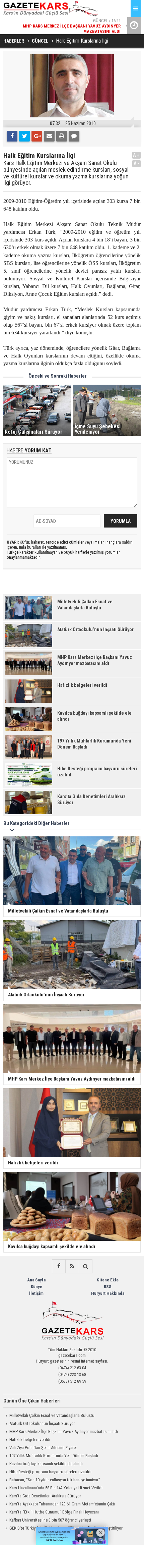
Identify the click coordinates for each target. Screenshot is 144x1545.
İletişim (36, 1293)
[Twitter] (24, 136)
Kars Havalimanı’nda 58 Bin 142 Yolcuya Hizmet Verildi (55, 1487)
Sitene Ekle (108, 1279)
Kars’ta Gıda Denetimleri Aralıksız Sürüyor (45, 1495)
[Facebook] (12, 136)
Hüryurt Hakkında (107, 1293)
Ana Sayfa (36, 1279)
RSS (108, 1286)
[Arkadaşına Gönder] (49, 136)
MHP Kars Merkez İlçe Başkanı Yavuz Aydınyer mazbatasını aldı (63, 1431)
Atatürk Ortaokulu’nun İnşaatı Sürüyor (42, 1423)
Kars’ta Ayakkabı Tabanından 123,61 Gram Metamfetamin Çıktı (62, 1503)
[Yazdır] (61, 136)
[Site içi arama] (85, 1266)
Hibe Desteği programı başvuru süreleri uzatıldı (50, 1471)
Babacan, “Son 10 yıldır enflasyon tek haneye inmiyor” (54, 1479)
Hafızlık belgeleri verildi (29, 1439)
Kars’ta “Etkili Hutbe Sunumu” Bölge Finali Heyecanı (54, 1511)
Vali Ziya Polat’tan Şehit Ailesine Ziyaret (43, 1447)
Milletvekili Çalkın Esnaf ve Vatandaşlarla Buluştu (51, 1415)
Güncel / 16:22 (72, 26)
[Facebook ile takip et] (58, 1266)
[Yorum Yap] (74, 136)
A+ (136, 155)
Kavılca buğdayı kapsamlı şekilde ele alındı (46, 1463)
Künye (36, 1286)
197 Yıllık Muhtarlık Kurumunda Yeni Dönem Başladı (53, 1455)
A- (137, 163)
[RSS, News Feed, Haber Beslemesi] (72, 1266)
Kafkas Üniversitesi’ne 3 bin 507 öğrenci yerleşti (50, 1520)
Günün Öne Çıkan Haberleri (32, 1401)
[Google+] (36, 136)
